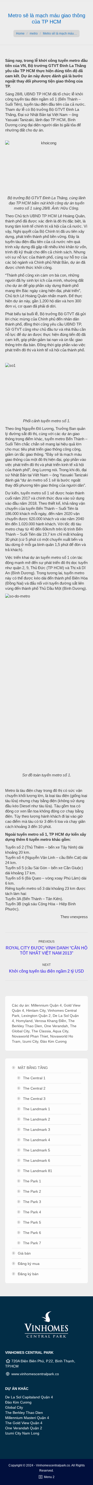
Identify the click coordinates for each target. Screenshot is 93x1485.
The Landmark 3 (36, 1129)
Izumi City (30, 1041)
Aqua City (60, 1031)
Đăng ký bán (28, 1274)
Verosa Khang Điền (50, 1021)
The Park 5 (32, 1222)
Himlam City (35, 1010)
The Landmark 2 (36, 1119)
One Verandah (56, 1026)
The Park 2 (32, 1191)
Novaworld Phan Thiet (30, 1036)
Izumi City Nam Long (22, 1433)
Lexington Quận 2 (36, 1016)
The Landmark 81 (37, 1171)
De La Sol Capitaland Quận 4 (29, 1397)
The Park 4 (32, 1212)
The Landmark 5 (36, 1150)
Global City (14, 1407)
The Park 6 (32, 1233)
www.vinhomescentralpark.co (35, 1374)
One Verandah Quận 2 (23, 1428)
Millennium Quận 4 (46, 1005)
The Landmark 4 (36, 1140)
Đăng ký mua (29, 1264)
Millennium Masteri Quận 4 (27, 1418)
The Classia (41, 1031)
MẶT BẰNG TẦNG (33, 1068)
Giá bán (24, 1253)
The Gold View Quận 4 (23, 1423)
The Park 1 (32, 1181)
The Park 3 (32, 1202)
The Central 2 (34, 1088)
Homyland (24, 1021)
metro (34, 33)
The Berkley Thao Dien (24, 1413)
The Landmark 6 (36, 1160)
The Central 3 (34, 1099)
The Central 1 (34, 1078)
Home (20, 33)
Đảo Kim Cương (53, 1041)
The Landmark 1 (36, 1109)
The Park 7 (32, 1243)
